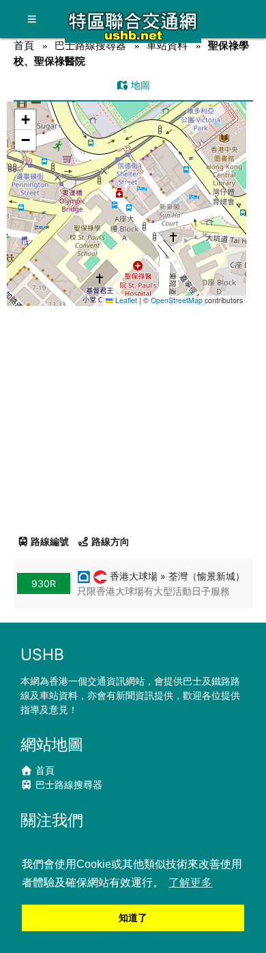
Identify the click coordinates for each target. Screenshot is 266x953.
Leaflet (125, 300)
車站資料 (167, 45)
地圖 (139, 85)
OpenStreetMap (177, 300)
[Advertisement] (133, 415)
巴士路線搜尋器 (90, 45)
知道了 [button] (133, 917)
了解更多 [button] (190, 882)
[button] (126, 190)
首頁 (24, 45)
